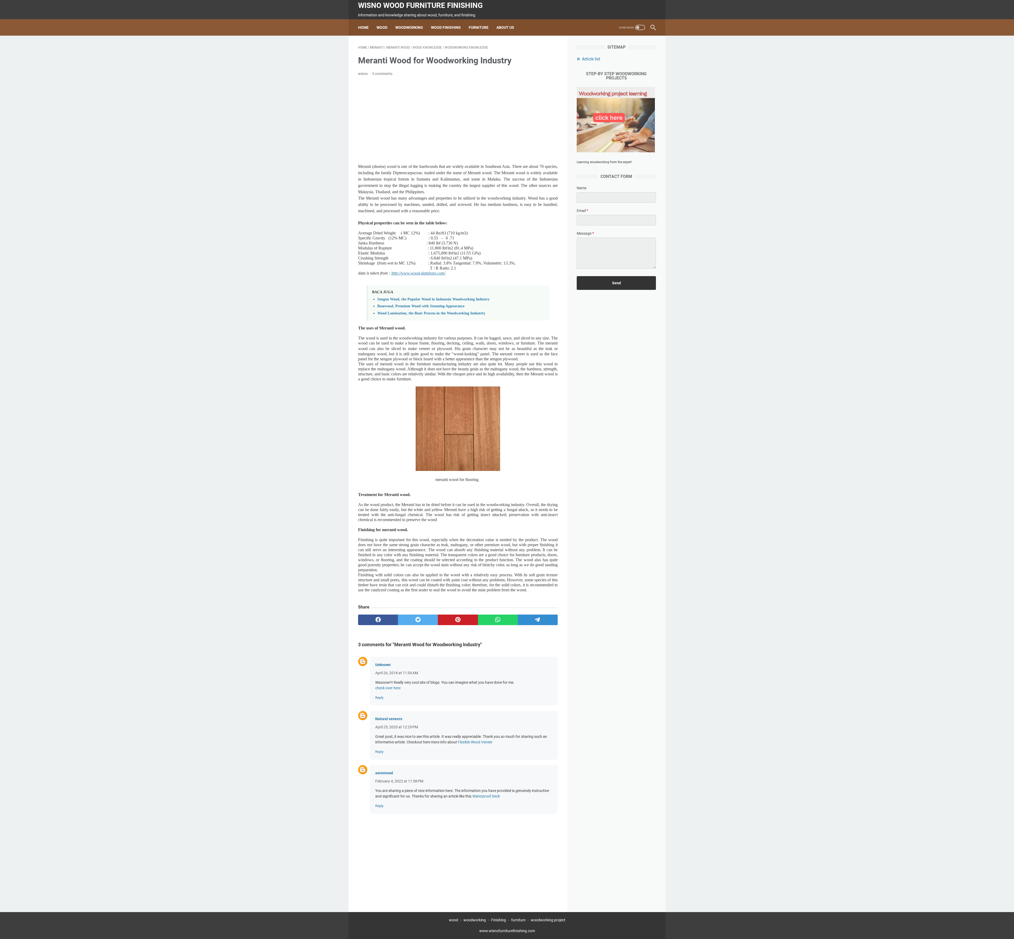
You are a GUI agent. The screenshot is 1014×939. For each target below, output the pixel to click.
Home (363, 27)
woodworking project (548, 920)
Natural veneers (388, 719)
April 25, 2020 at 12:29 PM (396, 727)
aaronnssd (384, 773)
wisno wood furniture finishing (420, 5)
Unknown (383, 665)
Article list (591, 59)
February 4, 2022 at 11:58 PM (399, 781)
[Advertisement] (458, 120)
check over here (388, 688)
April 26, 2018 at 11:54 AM (396, 673)
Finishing (499, 920)
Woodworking (409, 27)
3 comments (382, 74)
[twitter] (418, 620)
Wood (382, 27)
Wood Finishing (446, 27)
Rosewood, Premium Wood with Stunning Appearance (420, 306)
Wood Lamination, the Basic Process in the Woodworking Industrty (431, 313)
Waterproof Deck (486, 796)
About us (505, 27)
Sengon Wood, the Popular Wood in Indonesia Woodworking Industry (433, 299)
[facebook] (378, 620)
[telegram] (538, 620)
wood (453, 920)
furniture (518, 920)
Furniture (479, 27)
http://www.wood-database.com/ (418, 273)
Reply (379, 698)
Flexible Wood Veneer (475, 742)
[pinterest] (458, 620)
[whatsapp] (498, 620)
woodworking (474, 920)
